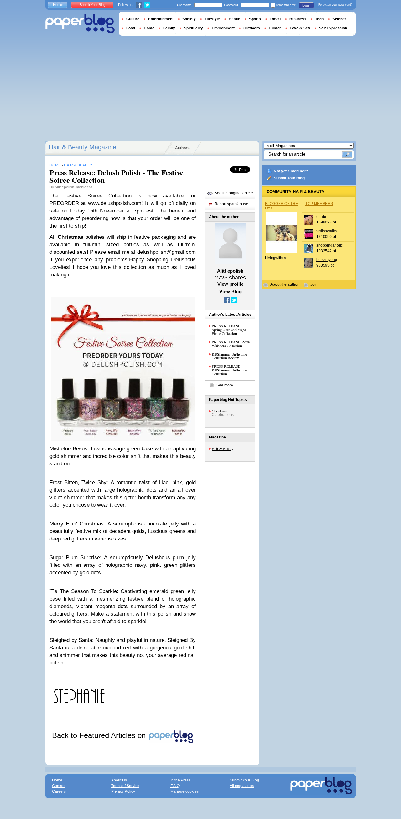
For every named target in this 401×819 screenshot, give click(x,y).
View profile (230, 284)
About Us (119, 780)
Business (297, 19)
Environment (223, 28)
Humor (275, 28)
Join (314, 284)
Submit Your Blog (289, 178)
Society (189, 19)
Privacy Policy (123, 791)
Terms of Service (125, 786)
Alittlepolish (64, 187)
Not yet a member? (291, 171)
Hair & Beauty (222, 448)
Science (339, 19)
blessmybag (326, 260)
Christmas (219, 410)
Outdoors (251, 28)
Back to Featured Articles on (100, 735)
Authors (182, 148)
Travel (275, 19)
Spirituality (193, 28)
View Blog (230, 291)
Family (169, 28)
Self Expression (333, 28)
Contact (58, 786)
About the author (284, 284)
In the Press (180, 780)
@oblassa (83, 187)
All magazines (242, 786)
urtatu (321, 216)
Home (57, 5)
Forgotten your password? (335, 4)
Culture (132, 19)
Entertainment (161, 19)
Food (130, 28)
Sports (255, 19)
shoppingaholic (329, 245)
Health (234, 19)
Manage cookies (184, 791)
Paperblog (80, 23)
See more (224, 385)
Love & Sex (300, 28)
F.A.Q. (175, 786)
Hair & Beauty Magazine (82, 147)
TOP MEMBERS (319, 204)
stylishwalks (326, 231)
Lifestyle (212, 19)
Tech (319, 19)
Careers (59, 791)
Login (306, 5)
